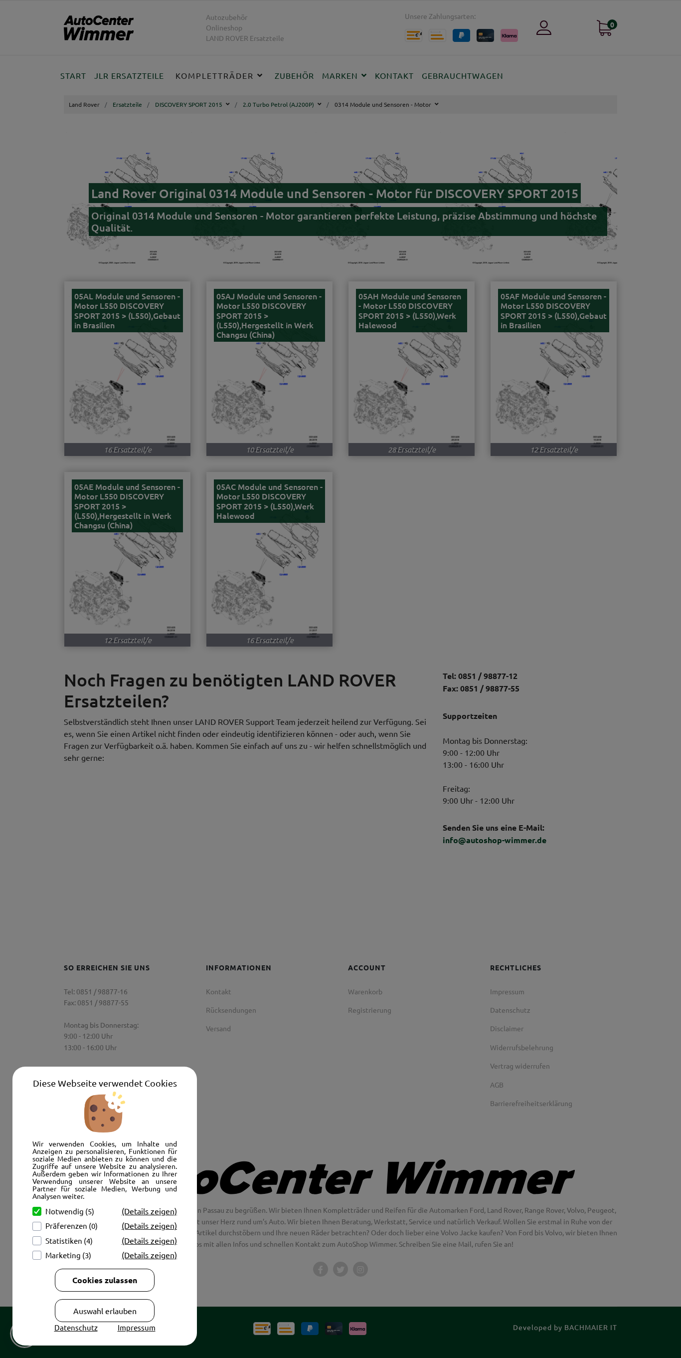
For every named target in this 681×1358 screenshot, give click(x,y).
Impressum (137, 1327)
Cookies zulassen (104, 1280)
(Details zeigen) (149, 1211)
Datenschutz (76, 1327)
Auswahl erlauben (105, 1311)
